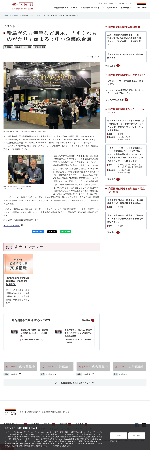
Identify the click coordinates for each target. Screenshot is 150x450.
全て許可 (137, 436)
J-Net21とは (124, 3)
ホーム (6, 15)
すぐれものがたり (12, 226)
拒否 (119, 436)
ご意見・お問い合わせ (105, 3)
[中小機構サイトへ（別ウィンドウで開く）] (141, 6)
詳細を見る (114, 441)
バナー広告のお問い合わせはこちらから (73, 383)
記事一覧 (15, 15)
